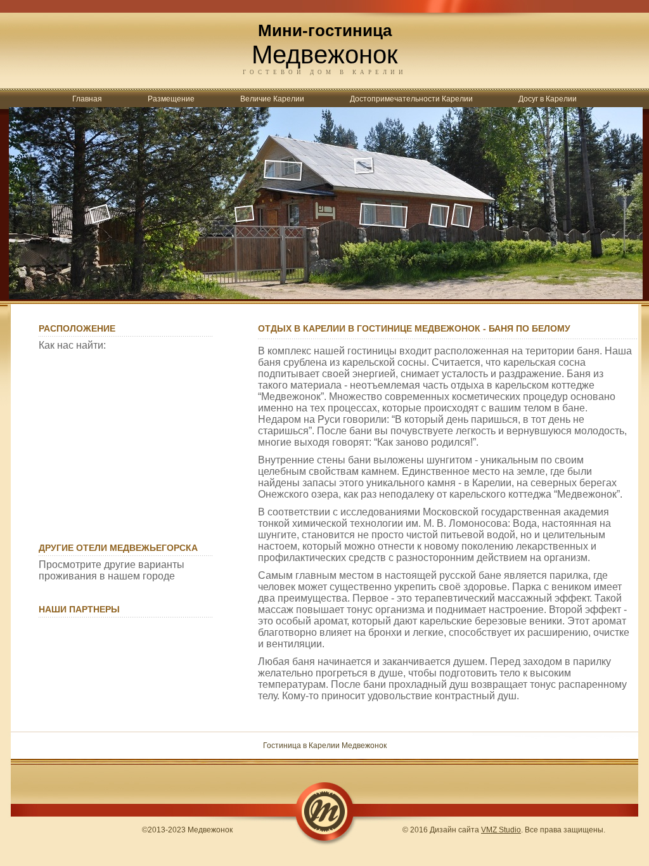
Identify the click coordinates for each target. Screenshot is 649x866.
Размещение (171, 98)
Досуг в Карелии (547, 98)
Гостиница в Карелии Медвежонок (325, 745)
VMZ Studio (501, 829)
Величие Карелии (272, 98)
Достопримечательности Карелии (411, 98)
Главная (87, 98)
